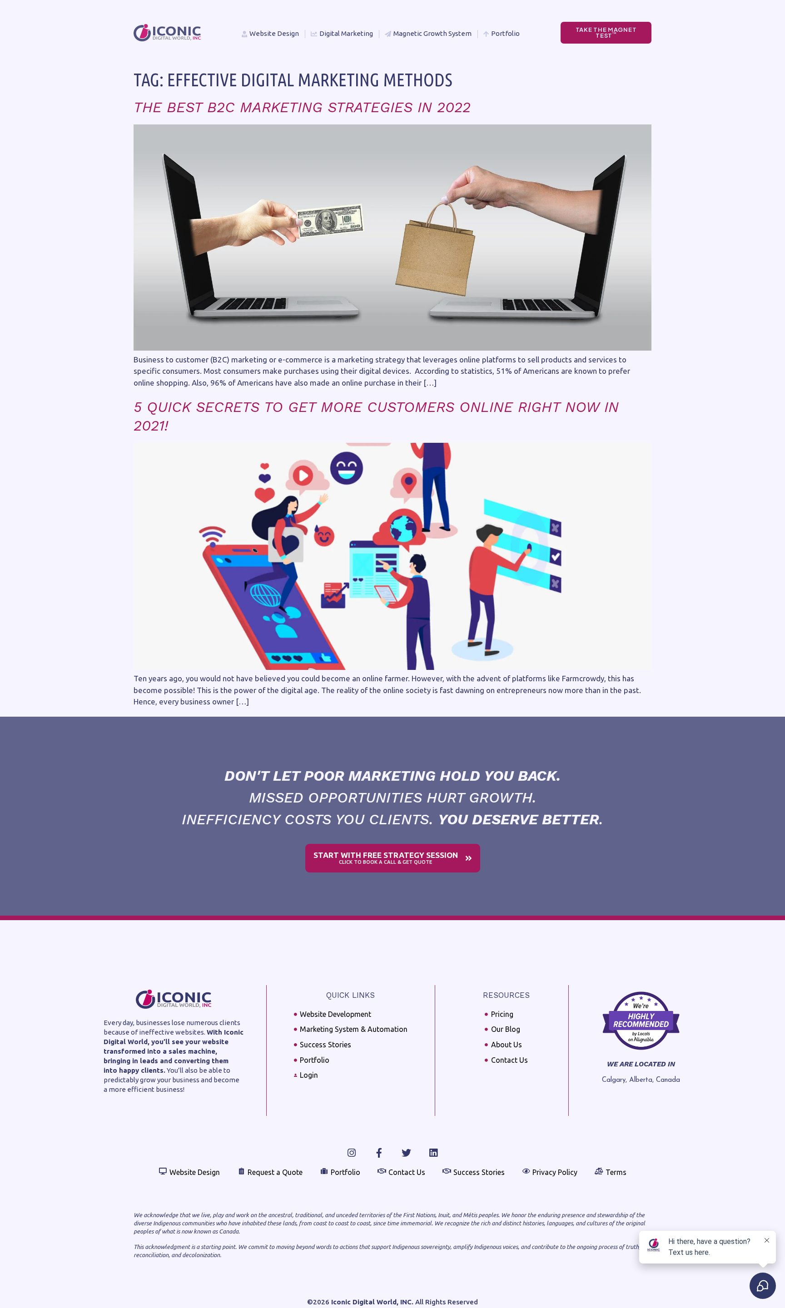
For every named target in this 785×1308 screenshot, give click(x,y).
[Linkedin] (433, 1153)
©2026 (360, 1302)
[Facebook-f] (379, 1153)
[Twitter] (406, 1153)
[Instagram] (352, 1153)
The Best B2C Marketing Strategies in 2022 (302, 107)
